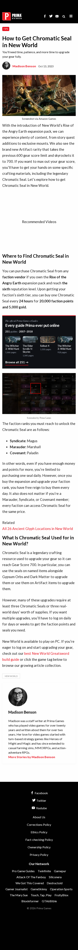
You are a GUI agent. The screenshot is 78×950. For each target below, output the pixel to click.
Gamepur (60, 871)
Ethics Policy (39, 832)
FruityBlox (61, 895)
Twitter (41, 800)
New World (11, 676)
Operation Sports (61, 889)
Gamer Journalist (16, 889)
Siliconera (55, 877)
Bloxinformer (30, 901)
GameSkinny (39, 889)
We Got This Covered (30, 883)
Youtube (41, 808)
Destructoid (54, 883)
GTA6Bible (49, 901)
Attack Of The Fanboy (31, 877)
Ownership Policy (39, 847)
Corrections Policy (39, 824)
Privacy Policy (39, 854)
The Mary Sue (19, 895)
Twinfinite (44, 871)
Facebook (41, 793)
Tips (5, 28)
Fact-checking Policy (39, 839)
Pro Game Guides (23, 871)
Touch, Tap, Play (41, 895)
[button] (71, 16)
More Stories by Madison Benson (31, 757)
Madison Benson (24, 66)
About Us (39, 817)
